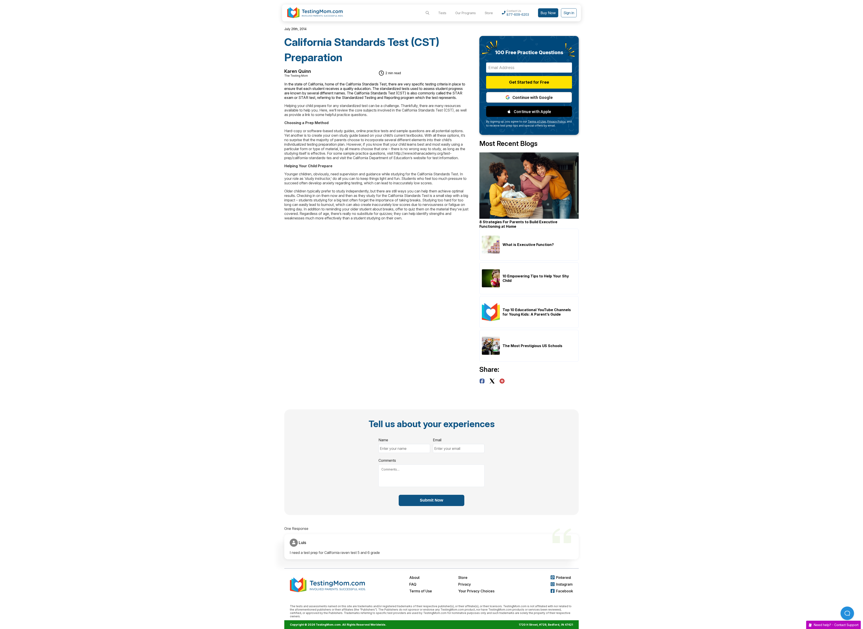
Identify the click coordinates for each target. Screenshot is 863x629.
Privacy (464, 584)
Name (383, 440)
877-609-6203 (518, 14)
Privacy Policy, (556, 121)
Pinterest (563, 577)
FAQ (412, 584)
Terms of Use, (537, 121)
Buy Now (548, 13)
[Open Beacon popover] (847, 613)
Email (437, 440)
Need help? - (836, 625)
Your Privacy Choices (476, 591)
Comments (387, 460)
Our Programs (465, 13)
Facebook (564, 591)
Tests (442, 13)
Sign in (568, 13)
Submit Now (431, 500)
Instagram (564, 584)
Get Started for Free (529, 82)
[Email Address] (529, 67)
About (414, 577)
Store (489, 13)
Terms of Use (420, 591)
